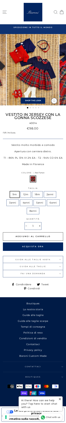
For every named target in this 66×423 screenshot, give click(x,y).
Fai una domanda (33, 273)
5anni (39, 202)
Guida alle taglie (33, 315)
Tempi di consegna (33, 326)
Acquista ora (33, 246)
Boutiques (33, 303)
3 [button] (33, 108)
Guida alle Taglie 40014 (33, 259)
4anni (26, 202)
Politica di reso (33, 332)
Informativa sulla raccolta (22, 418)
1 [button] (28, 108)
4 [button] (36, 108)
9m (15, 194)
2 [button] (31, 108)
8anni (33, 211)
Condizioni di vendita (33, 338)
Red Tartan (33, 179)
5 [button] (39, 108)
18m (37, 194)
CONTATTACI (33, 367)
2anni (50, 194)
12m (25, 194)
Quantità (32, 219)
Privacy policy (33, 350)
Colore (33, 173)
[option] (33, 27)
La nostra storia (33, 309)
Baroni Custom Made (33, 356)
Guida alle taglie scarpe (33, 321)
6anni (53, 202)
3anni (12, 202)
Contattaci (33, 344)
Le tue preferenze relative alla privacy (36, 412)
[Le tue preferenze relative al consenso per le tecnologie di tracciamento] (6, 417)
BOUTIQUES (33, 377)
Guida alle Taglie (33, 266)
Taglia (33, 188)
